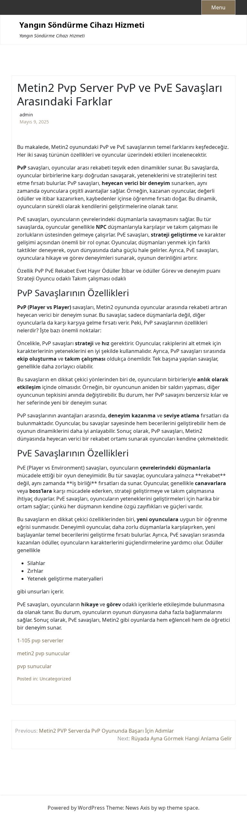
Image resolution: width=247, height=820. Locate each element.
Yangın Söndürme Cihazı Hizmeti (81, 25)
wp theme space (178, 807)
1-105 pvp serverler (40, 640)
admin (26, 115)
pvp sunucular (34, 666)
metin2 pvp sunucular (43, 653)
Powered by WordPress (76, 807)
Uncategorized (55, 679)
